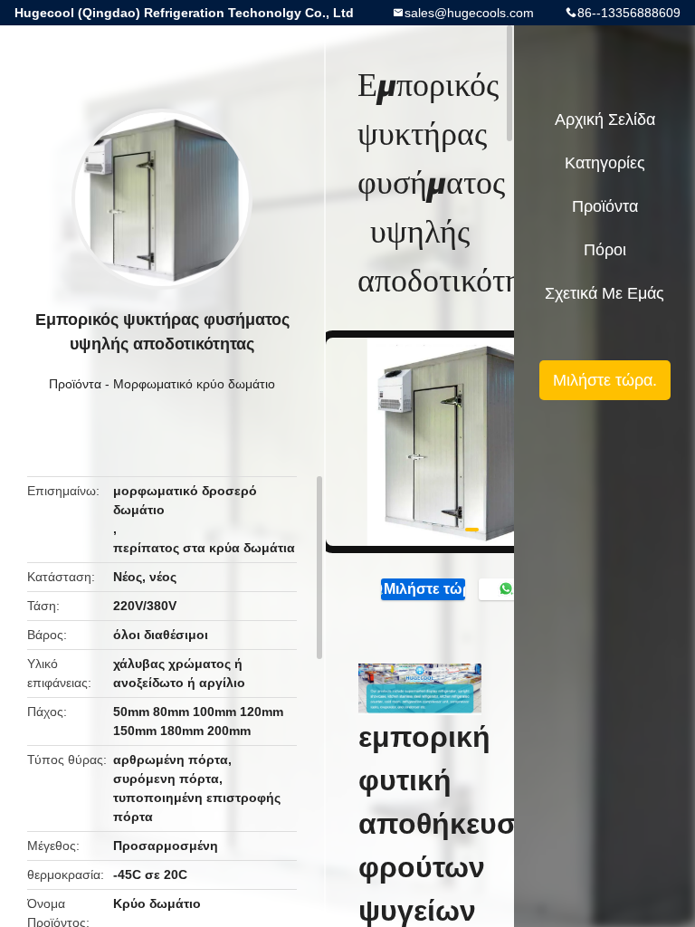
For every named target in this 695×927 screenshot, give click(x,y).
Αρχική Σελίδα (605, 119)
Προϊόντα (75, 384)
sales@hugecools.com (469, 12)
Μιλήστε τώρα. (424, 589)
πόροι (605, 250)
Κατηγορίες (605, 163)
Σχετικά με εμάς (604, 293)
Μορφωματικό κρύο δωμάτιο (194, 384)
